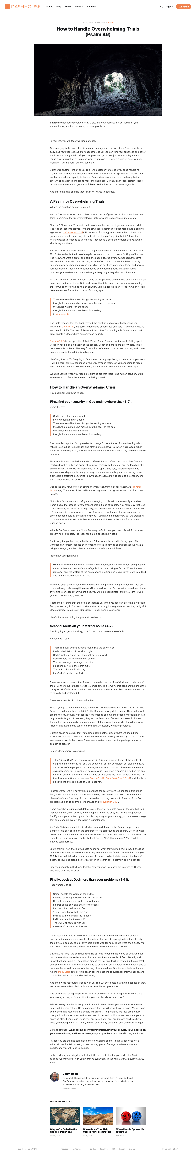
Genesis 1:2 (68, 326)
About (49, 6)
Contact (93, 1149)
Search (122, 1149)
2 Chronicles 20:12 (73, 232)
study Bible (64, 971)
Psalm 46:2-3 (61, 314)
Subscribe (184, 6)
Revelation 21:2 (109, 801)
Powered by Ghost (170, 1149)
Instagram (77, 1149)
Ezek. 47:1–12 (97, 778)
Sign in (169, 6)
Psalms (111, 23)
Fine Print (104, 1149)
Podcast (79, 6)
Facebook (65, 1149)
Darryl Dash (70, 1073)
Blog (58, 6)
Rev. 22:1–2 (124, 778)
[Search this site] (161, 7)
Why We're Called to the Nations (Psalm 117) (63, 1130)
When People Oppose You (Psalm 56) (130, 1130)
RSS (113, 1149)
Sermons (91, 6)
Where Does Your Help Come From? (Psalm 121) (97, 1130)
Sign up (132, 1149)
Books (68, 6)
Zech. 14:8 (111, 778)
